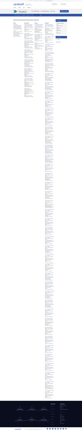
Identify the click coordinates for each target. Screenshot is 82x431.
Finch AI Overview (17, 15)
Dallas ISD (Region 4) (27, 33)
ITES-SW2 (14, 30)
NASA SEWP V (15, 24)
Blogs (41, 15)
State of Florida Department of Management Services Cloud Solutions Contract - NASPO (49, 146)
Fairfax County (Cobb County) (28, 40)
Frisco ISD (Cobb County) (27, 49)
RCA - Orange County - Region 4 (28, 59)
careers (52, 424)
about (52, 421)
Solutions (23, 15)
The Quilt (36, 42)
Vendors (52, 406)
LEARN (19, 7)
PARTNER (29, 7)
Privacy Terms (41, 429)
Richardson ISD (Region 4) (27, 68)
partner (52, 419)
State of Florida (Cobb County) (28, 78)
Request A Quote (63, 4)
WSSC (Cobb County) (27, 88)
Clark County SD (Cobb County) (28, 24)
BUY (24, 7)
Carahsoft (28, 429)
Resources (28, 15)
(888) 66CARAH (54, 4)
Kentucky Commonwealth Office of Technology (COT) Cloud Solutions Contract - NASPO (49, 53)
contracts (53, 416)
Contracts (36, 15)
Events (32, 15)
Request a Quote (64, 11)
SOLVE (15, 7)
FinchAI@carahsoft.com (60, 25)
